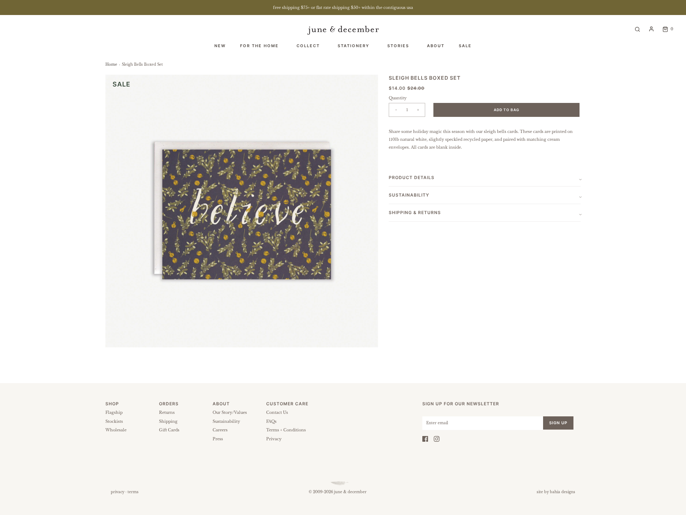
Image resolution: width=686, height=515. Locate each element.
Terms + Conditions (286, 429)
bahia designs (562, 492)
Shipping (168, 421)
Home (111, 64)
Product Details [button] (411, 177)
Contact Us (277, 412)
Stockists (114, 421)
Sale (465, 45)
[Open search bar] (637, 29)
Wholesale (115, 429)
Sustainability (226, 421)
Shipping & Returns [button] (415, 212)
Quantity (398, 97)
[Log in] (651, 29)
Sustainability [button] (409, 195)
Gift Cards (169, 429)
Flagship (114, 412)
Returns (167, 412)
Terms (133, 492)
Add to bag (507, 110)
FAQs (271, 421)
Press (218, 438)
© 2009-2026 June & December (338, 492)
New (220, 45)
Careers (220, 429)
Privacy (274, 438)
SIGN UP (558, 422)
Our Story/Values (230, 412)
